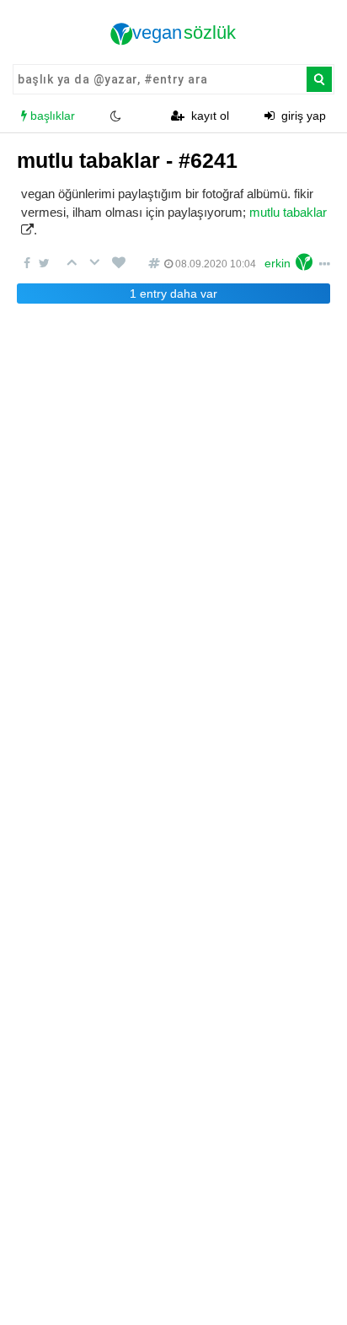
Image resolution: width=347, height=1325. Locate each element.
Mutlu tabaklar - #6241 (127, 160)
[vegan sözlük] (173, 34)
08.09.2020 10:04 (214, 264)
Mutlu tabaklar (288, 212)
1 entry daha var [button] (173, 293)
